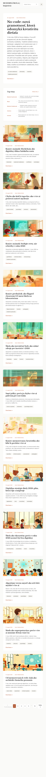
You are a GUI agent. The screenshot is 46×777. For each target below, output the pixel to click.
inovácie (9, 115)
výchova (9, 110)
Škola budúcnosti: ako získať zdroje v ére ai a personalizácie (28, 115)
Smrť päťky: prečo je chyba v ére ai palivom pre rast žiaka (21, 394)
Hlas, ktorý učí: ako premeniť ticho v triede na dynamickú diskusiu (28, 101)
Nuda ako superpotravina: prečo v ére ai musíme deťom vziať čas (23, 631)
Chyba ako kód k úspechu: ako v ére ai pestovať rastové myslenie (23, 197)
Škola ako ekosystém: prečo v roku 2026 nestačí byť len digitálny (21, 537)
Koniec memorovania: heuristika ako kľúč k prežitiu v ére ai (22, 442)
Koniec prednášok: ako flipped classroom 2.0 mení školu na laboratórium (20, 296)
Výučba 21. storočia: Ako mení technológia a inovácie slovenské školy (29, 97)
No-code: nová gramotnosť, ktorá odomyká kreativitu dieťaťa (22, 27)
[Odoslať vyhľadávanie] (36, 4)
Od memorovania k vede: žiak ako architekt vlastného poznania (21, 679)
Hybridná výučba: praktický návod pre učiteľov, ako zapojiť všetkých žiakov (28, 106)
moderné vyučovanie (12, 97)
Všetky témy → (35, 91)
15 (34, 706)
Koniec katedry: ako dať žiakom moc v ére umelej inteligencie (27, 111)
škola (8, 101)
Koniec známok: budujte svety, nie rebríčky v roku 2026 (21, 245)
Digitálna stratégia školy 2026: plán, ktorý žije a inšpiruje (22, 489)
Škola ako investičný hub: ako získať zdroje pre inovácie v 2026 (22, 347)
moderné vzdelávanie (12, 106)
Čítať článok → (10, 78)
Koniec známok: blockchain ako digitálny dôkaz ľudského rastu (20, 150)
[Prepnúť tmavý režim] (41, 4)
